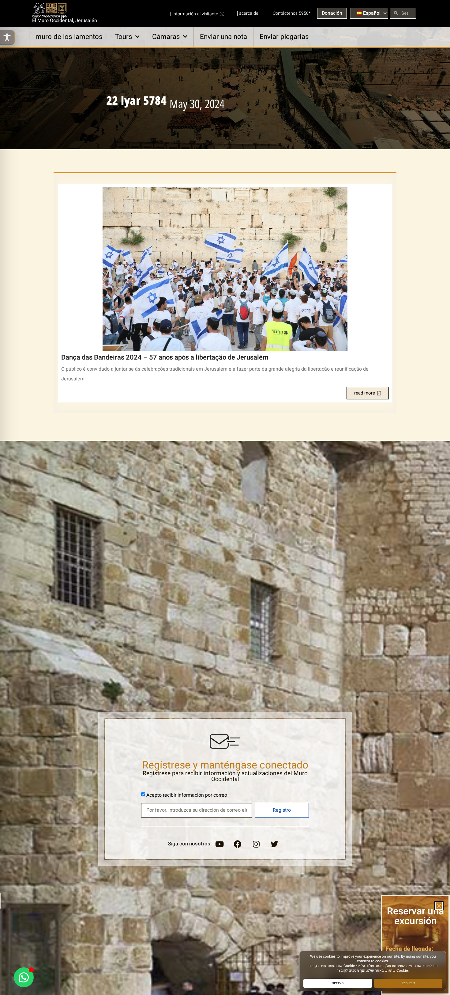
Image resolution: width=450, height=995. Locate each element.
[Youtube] (219, 844)
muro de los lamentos (69, 37)
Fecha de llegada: (409, 949)
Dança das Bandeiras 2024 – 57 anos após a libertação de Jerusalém (164, 357)
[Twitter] (274, 844)
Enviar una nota (223, 37)
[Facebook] (238, 844)
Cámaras (166, 37)
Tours (123, 37)
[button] (439, 905)
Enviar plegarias (284, 37)
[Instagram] (256, 844)
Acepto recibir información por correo (186, 795)
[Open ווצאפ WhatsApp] (24, 977)
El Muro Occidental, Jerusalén (64, 20)
